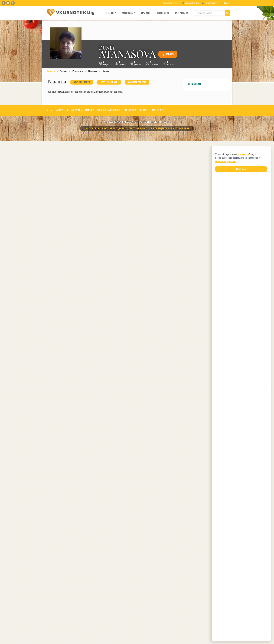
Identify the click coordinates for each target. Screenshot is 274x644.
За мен (106, 71)
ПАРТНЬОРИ (158, 110)
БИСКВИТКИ (130, 110)
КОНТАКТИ (144, 110)
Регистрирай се (211, 3)
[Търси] (227, 13)
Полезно (163, 13)
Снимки (63, 71)
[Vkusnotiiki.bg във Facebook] (4, 3)
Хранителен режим (170, 3)
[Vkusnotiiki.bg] (13, 3)
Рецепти (110, 13)
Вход (226, 3)
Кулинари (181, 13)
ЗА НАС (49, 110)
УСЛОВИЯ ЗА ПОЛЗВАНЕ (109, 110)
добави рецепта (138, 82)
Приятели (92, 71)
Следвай (169, 54)
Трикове (146, 13)
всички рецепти (82, 82)
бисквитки (243, 154)
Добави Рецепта (192, 3)
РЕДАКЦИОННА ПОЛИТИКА (80, 110)
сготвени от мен (109, 82)
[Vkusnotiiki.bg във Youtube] (8, 3)
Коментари (77, 71)
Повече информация (225, 161)
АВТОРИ (60, 110)
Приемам (241, 169)
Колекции (128, 13)
